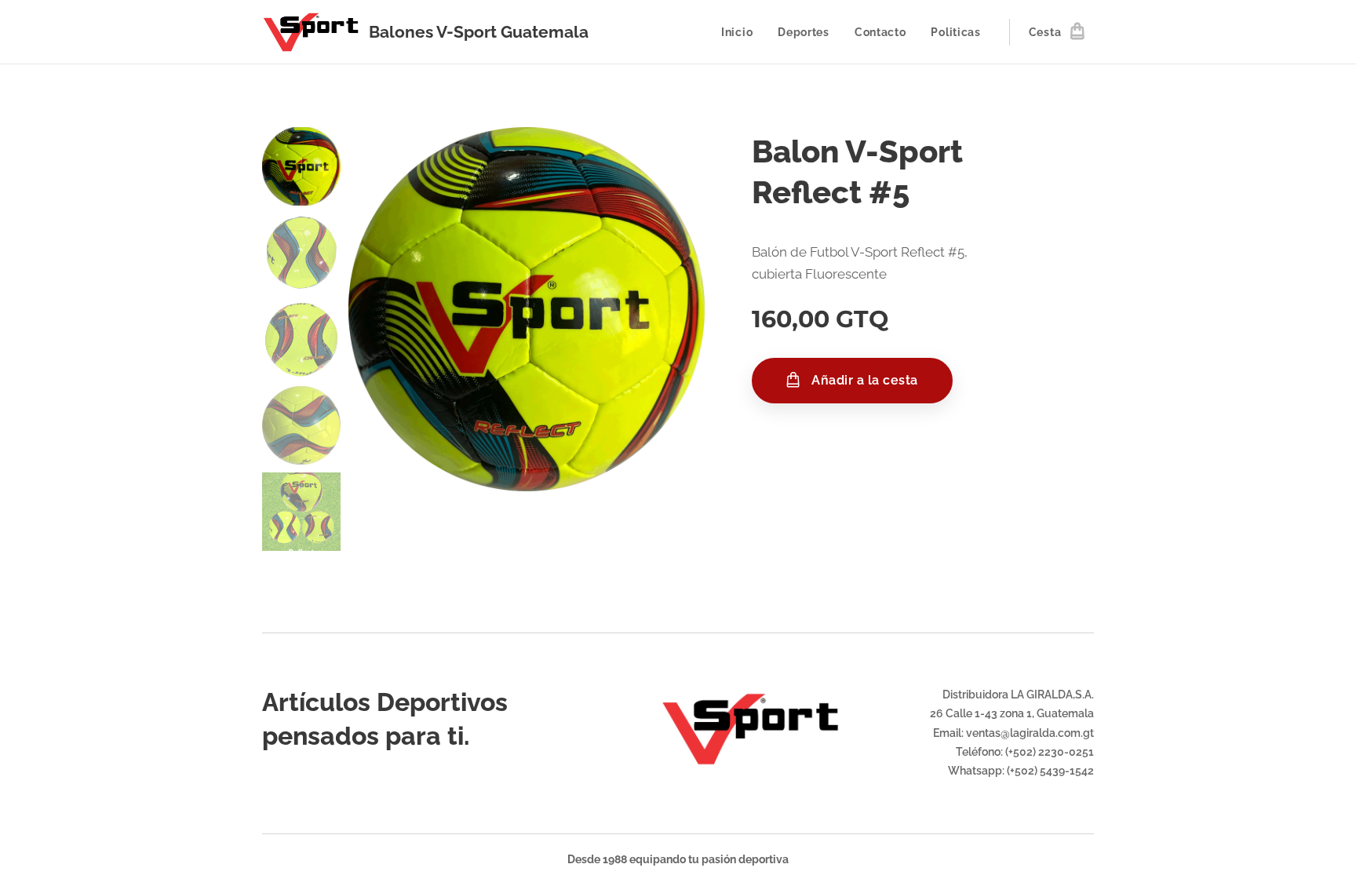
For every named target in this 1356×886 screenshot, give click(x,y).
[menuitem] (741, 32)
